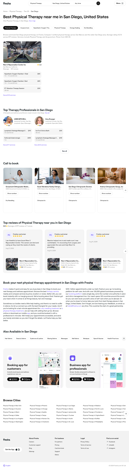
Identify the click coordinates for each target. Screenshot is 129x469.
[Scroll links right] (125, 413)
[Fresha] (7, 3)
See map (32, 21)
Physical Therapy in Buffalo (91, 418)
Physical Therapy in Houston (12, 409)
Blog (30, 448)
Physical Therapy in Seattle (38, 412)
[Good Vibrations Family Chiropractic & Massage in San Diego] (49, 190)
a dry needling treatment (50, 308)
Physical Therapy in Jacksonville (66, 412)
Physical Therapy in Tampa (38, 415)
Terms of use (85, 448)
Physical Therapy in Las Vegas (65, 405)
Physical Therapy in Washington (13, 422)
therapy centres (53, 291)
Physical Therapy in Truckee (65, 415)
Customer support (35, 445)
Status (57, 454)
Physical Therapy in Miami (11, 412)
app (28, 313)
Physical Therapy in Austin (64, 418)
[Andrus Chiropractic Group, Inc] (112, 190)
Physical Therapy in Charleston (39, 422)
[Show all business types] (124, 338)
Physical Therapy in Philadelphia (93, 422)
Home (5, 11)
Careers (31, 442)
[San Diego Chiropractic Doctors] (80, 190)
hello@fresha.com (74, 306)
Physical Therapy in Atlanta (64, 409)
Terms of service (86, 445)
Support (57, 451)
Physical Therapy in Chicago (38, 409)
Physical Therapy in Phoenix (38, 405)
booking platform (75, 294)
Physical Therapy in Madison (92, 405)
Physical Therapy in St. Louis (65, 422)
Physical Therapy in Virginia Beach (93, 415)
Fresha (5, 289)
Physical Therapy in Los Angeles (13, 418)
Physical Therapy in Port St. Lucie (93, 409)
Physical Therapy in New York (12, 405)
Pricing (57, 445)
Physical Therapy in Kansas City (39, 418)
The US (26, 11)
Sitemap (31, 451)
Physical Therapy (16, 11)
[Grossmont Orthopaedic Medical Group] (17, 190)
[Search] (98, 3)
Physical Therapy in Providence (92, 412)
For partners (58, 442)
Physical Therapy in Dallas (11, 415)
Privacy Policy (85, 442)
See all (64, 151)
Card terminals (59, 448)
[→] (125, 190)
